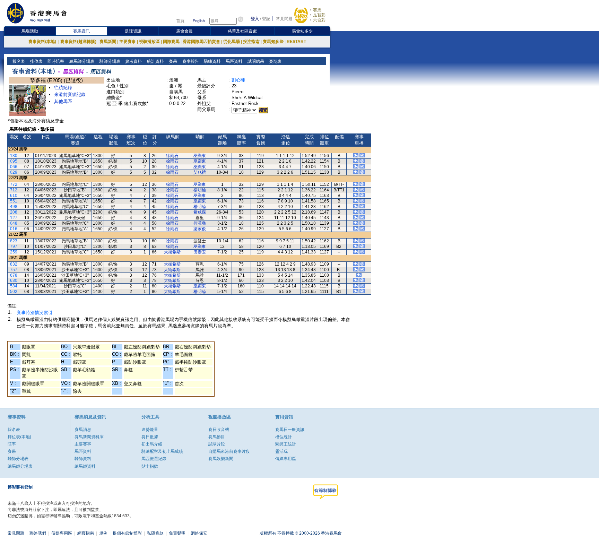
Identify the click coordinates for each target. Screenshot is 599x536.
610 (13, 195)
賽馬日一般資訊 (289, 429)
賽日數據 (149, 436)
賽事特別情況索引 (35, 312)
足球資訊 (133, 31)
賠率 (12, 444)
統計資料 (155, 61)
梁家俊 (199, 228)
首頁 (180, 20)
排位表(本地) (19, 436)
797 (13, 246)
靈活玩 (281, 451)
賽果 (172, 61)
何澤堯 (199, 223)
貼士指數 (149, 466)
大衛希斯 (172, 252)
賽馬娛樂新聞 (220, 458)
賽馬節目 (216, 436)
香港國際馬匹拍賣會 (201, 41)
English (199, 21)
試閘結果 (255, 61)
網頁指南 (85, 533)
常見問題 (284, 18)
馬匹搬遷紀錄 (153, 458)
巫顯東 (199, 155)
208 (13, 212)
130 (13, 155)
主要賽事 (127, 41)
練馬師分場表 (81, 61)
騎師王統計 (285, 444)
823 (13, 241)
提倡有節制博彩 (127, 533)
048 (13, 223)
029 (13, 172)
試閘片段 (216, 444)
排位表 (36, 61)
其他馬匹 (63, 101)
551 (13, 201)
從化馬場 (231, 41)
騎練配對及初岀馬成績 (162, 451)
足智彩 (319, 14)
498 (13, 206)
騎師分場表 (109, 61)
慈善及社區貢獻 (242, 31)
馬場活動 (29, 31)
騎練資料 (211, 61)
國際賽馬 (171, 41)
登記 (266, 18)
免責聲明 (177, 533)
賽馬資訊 (81, 31)
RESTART (296, 41)
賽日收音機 (218, 429)
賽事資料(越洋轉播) (78, 41)
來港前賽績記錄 (70, 94)
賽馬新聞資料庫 (89, 436)
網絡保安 (199, 533)
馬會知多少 (302, 31)
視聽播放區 (149, 41)
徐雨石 (172, 155)
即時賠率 (55, 61)
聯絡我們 (37, 533)
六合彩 (319, 20)
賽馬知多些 (273, 41)
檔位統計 (283, 436)
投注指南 (251, 41)
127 (13, 217)
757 (13, 269)
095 (13, 161)
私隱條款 (155, 533)
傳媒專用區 (285, 458)
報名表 (18, 61)
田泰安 (199, 252)
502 (13, 291)
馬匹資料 (233, 61)
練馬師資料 (85, 466)
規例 (103, 533)
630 (13, 280)
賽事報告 (190, 61)
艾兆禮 (199, 172)
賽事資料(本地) (42, 41)
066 (13, 166)
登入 (255, 18)
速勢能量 (149, 429)
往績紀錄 (63, 87)
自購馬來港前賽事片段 (229, 451)
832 (13, 264)
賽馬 (317, 10)
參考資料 (133, 61)
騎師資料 (83, 458)
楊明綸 (199, 190)
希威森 (199, 212)
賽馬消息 (83, 429)
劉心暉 (238, 80)
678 (13, 275)
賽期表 (274, 61)
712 (13, 190)
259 (13, 252)
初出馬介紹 (151, 444)
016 (13, 228)
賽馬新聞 (107, 41)
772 (13, 184)
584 (13, 286)
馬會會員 (184, 31)
